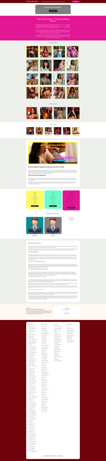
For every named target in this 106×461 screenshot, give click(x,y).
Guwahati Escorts (44, 402)
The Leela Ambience (57, 349)
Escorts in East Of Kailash (33, 418)
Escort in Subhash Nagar (33, 451)
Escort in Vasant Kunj (32, 388)
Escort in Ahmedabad (44, 399)
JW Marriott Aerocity (57, 351)
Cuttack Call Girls (44, 367)
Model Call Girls (69, 338)
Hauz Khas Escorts (32, 345)
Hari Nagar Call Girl (32, 422)
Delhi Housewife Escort (70, 340)
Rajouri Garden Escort (32, 328)
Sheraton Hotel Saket (57, 336)
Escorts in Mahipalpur (32, 411)
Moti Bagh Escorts (32, 375)
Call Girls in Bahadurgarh (45, 333)
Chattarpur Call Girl (32, 368)
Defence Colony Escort (32, 380)
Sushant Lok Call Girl (32, 390)
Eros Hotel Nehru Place (57, 344)
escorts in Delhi (61, 27)
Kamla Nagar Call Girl (32, 360)
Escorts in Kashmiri (70, 333)
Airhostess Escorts (70, 328)
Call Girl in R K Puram (32, 350)
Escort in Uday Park (32, 448)
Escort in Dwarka (31, 416)
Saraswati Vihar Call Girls (33, 441)
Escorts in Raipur (44, 358)
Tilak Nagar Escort (32, 385)
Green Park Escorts (32, 383)
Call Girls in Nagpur (44, 375)
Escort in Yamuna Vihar (32, 347)
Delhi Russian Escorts (70, 341)
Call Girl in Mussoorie (44, 360)
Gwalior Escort (43, 365)
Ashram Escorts (31, 337)
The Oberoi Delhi (56, 337)
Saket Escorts (31, 399)
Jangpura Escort (31, 431)
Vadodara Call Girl (44, 368)
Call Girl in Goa (43, 387)
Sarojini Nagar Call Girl (32, 334)
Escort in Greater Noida (45, 345)
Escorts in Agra (43, 343)
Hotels (52, 1)
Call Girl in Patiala (44, 409)
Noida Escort (43, 352)
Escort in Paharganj (32, 406)
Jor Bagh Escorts (31, 370)
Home (43, 1)
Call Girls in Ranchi (44, 401)
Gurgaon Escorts (44, 363)
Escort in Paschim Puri (32, 429)
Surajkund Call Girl (32, 449)
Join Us (59, 1)
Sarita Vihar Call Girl (32, 401)
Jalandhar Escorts (44, 411)
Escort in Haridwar (44, 357)
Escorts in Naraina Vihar (32, 443)
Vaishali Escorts (31, 357)
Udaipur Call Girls (44, 380)
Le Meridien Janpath (57, 334)
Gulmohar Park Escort (32, 359)
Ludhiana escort (44, 328)
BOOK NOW (71, 207)
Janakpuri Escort (31, 336)
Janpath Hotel (56, 342)
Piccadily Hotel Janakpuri (58, 328)
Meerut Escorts (43, 350)
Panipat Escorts (43, 338)
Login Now (75, 1)
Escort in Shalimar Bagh (32, 434)
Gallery (54, 1)
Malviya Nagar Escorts (32, 398)
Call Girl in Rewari (44, 335)
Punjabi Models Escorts (70, 331)
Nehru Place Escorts (32, 446)
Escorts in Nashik (44, 385)
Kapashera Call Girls (32, 371)
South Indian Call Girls (70, 330)
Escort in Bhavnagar (44, 372)
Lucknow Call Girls (44, 340)
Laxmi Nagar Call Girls (32, 438)
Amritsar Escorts (44, 326)
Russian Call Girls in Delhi (50, 170)
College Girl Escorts (70, 336)
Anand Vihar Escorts (32, 426)
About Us (46, 1)
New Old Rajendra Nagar (33, 352)
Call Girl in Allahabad (44, 348)
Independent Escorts (70, 335)
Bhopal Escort (43, 404)
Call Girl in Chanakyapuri (32, 382)
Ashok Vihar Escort (32, 373)
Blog (57, 1)
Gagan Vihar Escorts (32, 326)
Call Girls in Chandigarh (45, 362)
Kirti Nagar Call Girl (32, 439)
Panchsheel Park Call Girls (33, 339)
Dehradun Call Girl (44, 355)
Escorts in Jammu (44, 330)
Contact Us (63, 1)
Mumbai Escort (43, 392)
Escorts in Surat (43, 370)
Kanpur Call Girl (43, 341)
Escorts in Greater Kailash (33, 396)
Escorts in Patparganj (32, 341)
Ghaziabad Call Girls (44, 353)
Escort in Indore (43, 384)
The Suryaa (56, 332)
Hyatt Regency (56, 359)
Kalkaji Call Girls (31, 424)
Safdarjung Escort (31, 362)
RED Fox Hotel (56, 346)
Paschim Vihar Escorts (32, 415)
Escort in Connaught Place (33, 413)
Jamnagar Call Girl (44, 382)
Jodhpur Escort (43, 379)
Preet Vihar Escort (31, 330)
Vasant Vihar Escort (32, 444)
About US (68, 326)
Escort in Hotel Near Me (58, 360)
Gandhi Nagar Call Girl (44, 407)
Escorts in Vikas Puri (32, 436)
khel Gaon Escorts (31, 364)
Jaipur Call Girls (43, 394)
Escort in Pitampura (32, 378)
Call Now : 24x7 (53, 10)
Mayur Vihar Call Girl (32, 387)
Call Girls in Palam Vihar (32, 403)
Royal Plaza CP (56, 354)
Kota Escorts (43, 377)
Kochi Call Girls (43, 406)
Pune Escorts (43, 390)
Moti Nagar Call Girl (32, 355)
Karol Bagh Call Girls (32, 410)
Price (49, 1)
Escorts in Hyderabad (44, 397)
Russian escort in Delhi (62, 25)
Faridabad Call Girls (44, 331)
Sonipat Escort (43, 336)
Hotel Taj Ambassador (57, 341)
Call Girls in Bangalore (44, 389)
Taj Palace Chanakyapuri (58, 339)
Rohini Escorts (31, 408)
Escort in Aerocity (31, 394)
